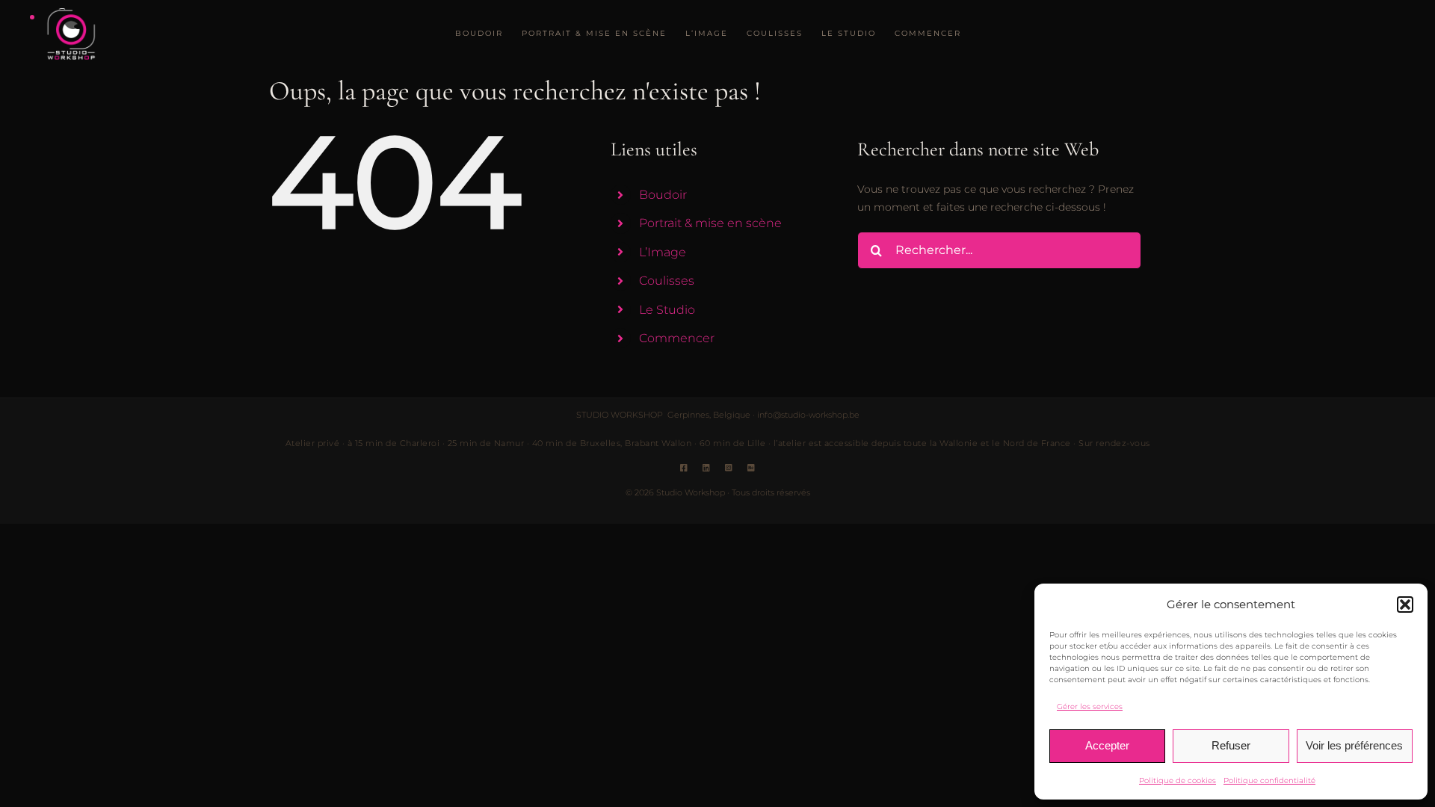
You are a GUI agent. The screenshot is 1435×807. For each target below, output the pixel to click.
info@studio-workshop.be (808, 414)
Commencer (677, 338)
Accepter (1107, 745)
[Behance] (751, 468)
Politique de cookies (1177, 780)
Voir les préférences (1354, 745)
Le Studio (667, 310)
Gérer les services (1090, 706)
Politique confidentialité (1269, 780)
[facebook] (684, 468)
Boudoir (663, 195)
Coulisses (666, 280)
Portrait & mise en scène (710, 223)
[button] (1405, 604)
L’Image (662, 252)
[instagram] (728, 468)
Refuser (1231, 745)
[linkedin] (706, 468)
